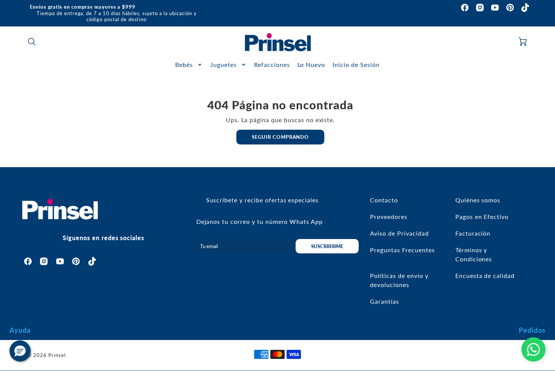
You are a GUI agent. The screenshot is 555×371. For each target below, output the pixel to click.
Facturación (473, 233)
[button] (20, 351)
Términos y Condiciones (473, 254)
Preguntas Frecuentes (402, 249)
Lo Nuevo (311, 64)
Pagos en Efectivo (482, 216)
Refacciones (272, 64)
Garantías (384, 301)
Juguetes (223, 64)
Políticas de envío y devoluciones (399, 280)
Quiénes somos (477, 199)
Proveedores (388, 216)
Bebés (184, 64)
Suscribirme (327, 246)
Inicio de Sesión (356, 64)
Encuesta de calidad (485, 275)
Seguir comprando (280, 137)
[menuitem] (189, 65)
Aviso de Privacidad (399, 233)
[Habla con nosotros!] (533, 349)
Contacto (384, 199)
